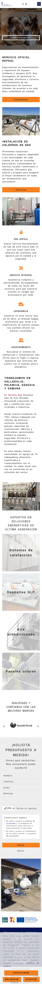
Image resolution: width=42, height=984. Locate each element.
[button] (39, 4)
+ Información (21, 37)
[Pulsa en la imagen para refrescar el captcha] (8, 812)
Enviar (21, 849)
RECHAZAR (12, 979)
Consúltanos (21, 99)
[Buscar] (23, 4)
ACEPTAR (31, 979)
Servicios (21, 190)
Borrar (21, 855)
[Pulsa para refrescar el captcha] (13, 813)
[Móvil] (26, 4)
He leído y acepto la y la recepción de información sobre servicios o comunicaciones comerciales (20, 829)
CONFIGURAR (21, 973)
